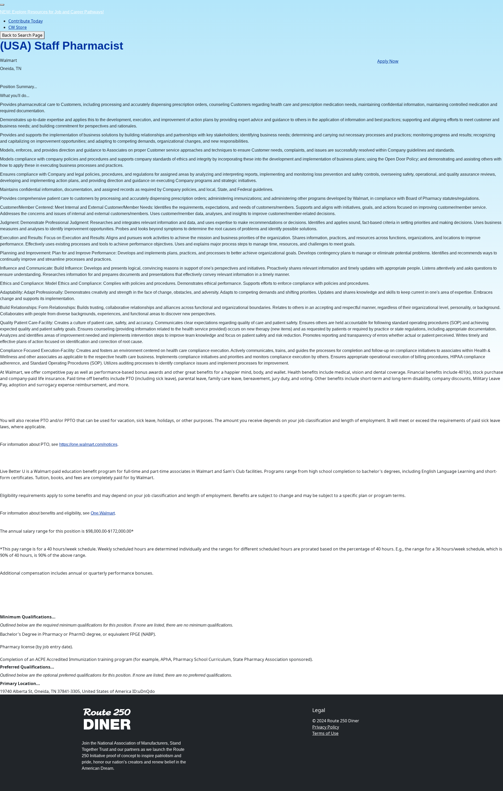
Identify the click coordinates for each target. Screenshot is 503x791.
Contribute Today (25, 21)
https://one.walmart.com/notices (88, 444)
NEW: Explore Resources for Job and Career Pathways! (52, 12)
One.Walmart (103, 513)
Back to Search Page (22, 35)
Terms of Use (325, 733)
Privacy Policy (325, 727)
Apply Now (387, 61)
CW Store (17, 27)
